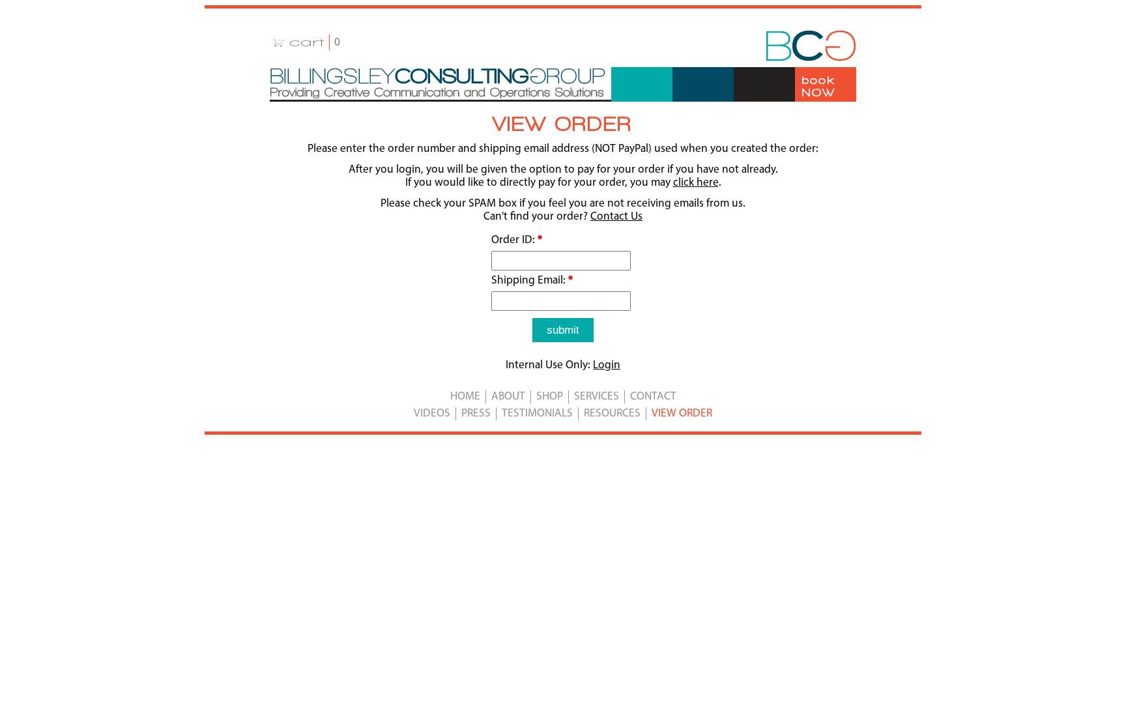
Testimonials (537, 413)
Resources (612, 413)
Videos (432, 413)
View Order (682, 413)
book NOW (818, 86)
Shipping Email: (532, 280)
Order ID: (516, 240)
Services (596, 396)
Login (606, 365)
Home (465, 396)
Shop (549, 396)
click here (696, 182)
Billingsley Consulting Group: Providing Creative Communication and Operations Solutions (437, 83)
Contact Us (616, 216)
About (508, 396)
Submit (563, 329)
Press (476, 413)
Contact (653, 396)
